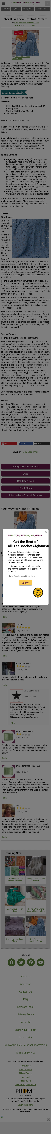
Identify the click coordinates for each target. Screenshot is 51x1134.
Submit (25, 582)
